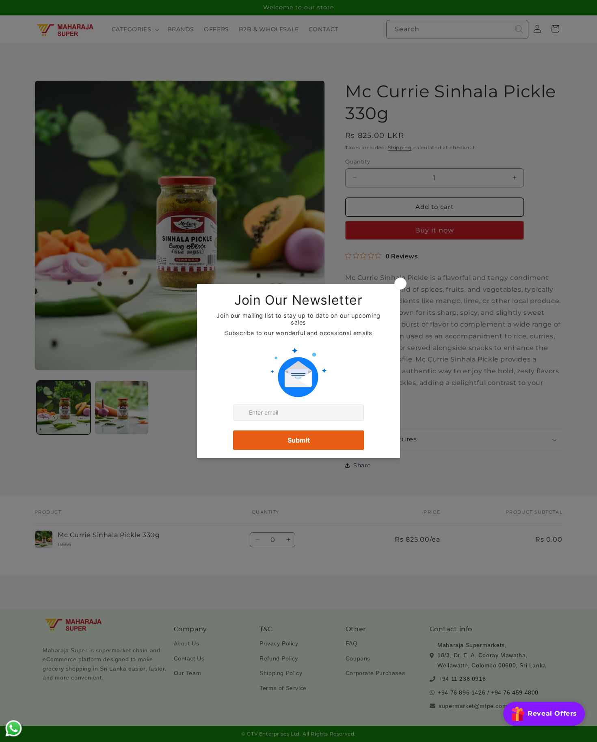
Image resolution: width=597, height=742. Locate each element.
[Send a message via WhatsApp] (13, 728)
